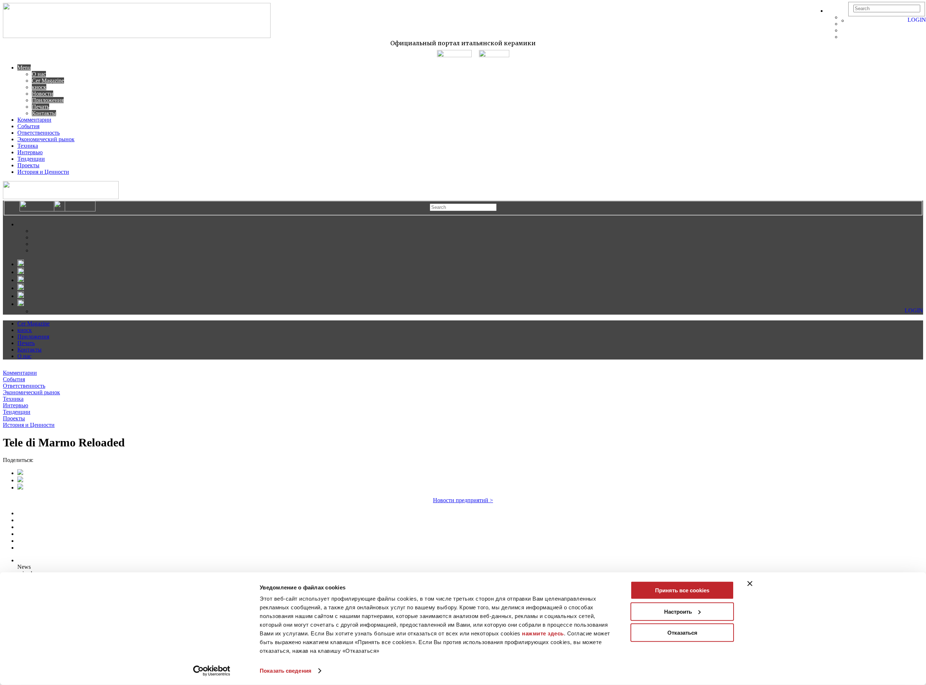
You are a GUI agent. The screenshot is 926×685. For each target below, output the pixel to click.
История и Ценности (43, 172)
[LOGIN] (851, 20)
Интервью (30, 152)
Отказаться (682, 633)
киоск (39, 87)
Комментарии (34, 120)
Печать (40, 107)
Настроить (678, 611)
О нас (39, 74)
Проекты (28, 165)
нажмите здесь (543, 633)
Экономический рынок (46, 139)
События (28, 126)
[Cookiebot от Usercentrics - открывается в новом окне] (211, 670)
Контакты (44, 113)
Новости (42, 94)
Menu (24, 67)
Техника (27, 146)
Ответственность (38, 133)
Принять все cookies (682, 590)
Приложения (48, 100)
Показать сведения (285, 671)
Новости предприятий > (463, 500)
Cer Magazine (48, 80)
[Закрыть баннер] (749, 583)
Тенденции (31, 159)
